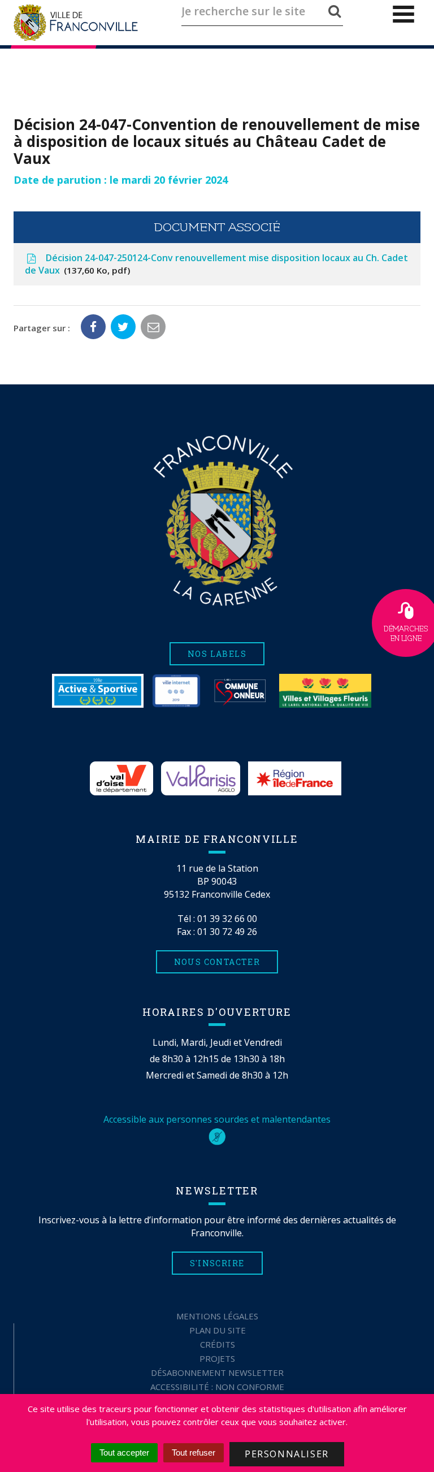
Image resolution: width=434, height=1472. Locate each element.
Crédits (217, 1344)
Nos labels (217, 653)
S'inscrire (217, 1263)
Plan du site (217, 1330)
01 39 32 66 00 (227, 918)
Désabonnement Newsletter (217, 1372)
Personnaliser (287, 1454)
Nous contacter (217, 961)
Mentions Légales (217, 1316)
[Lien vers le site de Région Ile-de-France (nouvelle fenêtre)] (294, 778)
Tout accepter (124, 1452)
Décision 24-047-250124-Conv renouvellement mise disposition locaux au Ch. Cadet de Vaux (216, 264)
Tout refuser (193, 1452)
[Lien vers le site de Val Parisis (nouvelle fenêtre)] (200, 778)
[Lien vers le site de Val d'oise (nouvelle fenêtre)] (121, 778)
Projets (217, 1358)
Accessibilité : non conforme (217, 1386)
